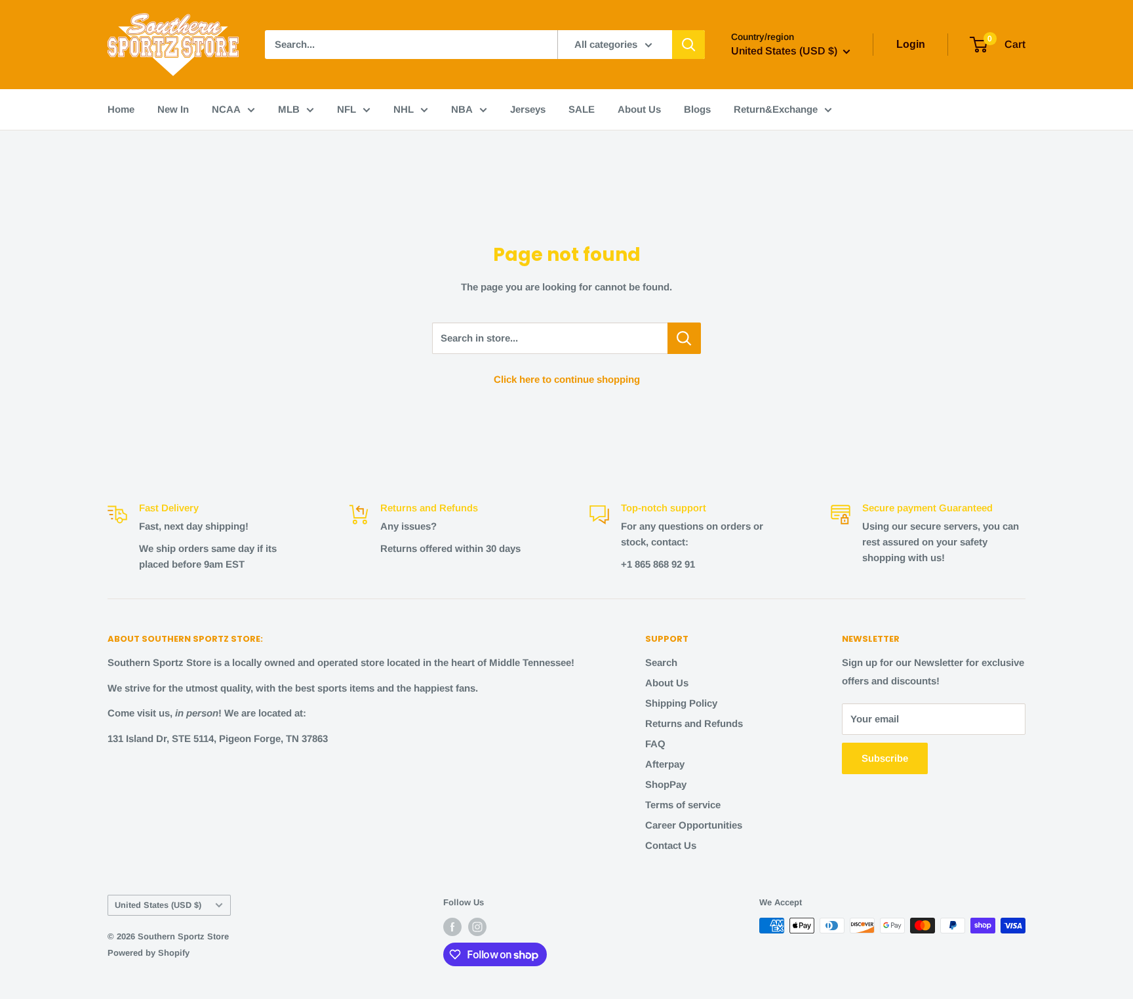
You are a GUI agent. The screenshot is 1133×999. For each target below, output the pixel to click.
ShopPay (665, 784)
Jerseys (528, 109)
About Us (639, 109)
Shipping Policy (681, 703)
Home (121, 109)
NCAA (226, 109)
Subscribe (885, 758)
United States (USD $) (158, 905)
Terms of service (683, 804)
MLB (289, 109)
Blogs (697, 109)
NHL (403, 109)
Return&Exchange (776, 109)
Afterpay (665, 764)
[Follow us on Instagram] (477, 927)
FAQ (655, 743)
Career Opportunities (693, 825)
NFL (346, 109)
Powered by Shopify (148, 953)
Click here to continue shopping (567, 379)
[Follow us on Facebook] (452, 927)
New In (173, 109)
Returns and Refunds (694, 723)
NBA (462, 109)
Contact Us (670, 845)
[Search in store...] (684, 338)
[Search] (688, 44)
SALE (581, 109)
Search (661, 662)
